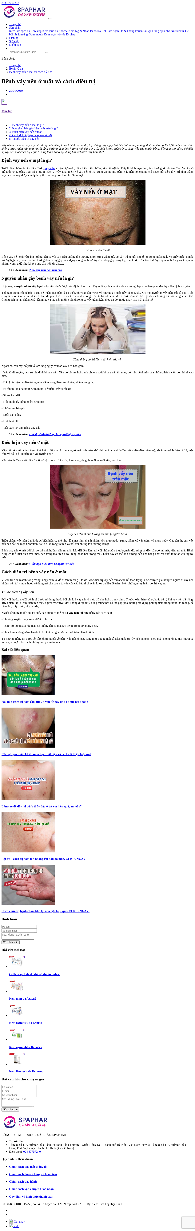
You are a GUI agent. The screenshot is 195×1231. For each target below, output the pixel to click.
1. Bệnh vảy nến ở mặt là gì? (26, 125)
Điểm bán (15, 44)
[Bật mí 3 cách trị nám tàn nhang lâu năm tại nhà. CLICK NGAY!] (28, 851)
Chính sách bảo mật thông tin (28, 1166)
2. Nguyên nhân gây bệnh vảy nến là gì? (33, 128)
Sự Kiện (14, 41)
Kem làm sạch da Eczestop (25, 31)
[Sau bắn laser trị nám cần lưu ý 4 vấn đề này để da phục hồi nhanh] (28, 694)
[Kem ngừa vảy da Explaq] (17, 1015)
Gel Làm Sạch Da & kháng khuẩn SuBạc (126, 31)
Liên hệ (13, 37)
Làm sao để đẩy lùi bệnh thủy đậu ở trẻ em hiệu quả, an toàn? (42, 806)
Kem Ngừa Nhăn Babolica (84, 31)
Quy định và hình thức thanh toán (31, 1196)
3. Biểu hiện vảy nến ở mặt (25, 131)
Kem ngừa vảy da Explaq (59, 34)
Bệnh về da (8, 58)
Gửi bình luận (10, 942)
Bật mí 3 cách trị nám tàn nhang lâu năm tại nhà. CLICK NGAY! (44, 858)
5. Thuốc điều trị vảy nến (24, 138)
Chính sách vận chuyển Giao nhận (31, 1189)
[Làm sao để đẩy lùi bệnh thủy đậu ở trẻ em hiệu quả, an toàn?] (28, 799)
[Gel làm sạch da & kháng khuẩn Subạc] (17, 966)
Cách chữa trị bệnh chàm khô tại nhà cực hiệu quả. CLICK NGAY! (46, 911)
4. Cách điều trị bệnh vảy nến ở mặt (30, 135)
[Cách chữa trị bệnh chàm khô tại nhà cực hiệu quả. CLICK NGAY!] (28, 903)
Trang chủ (15, 24)
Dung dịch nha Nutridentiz (168, 31)
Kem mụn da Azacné (55, 31)
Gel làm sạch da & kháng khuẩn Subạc (34, 974)
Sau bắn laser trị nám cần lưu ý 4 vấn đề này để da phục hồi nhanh (45, 701)
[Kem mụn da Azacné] (17, 991)
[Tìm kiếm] (46, 52)
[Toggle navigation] (49, 18)
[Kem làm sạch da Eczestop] (17, 1064)
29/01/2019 (16, 90)
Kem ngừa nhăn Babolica (25, 1047)
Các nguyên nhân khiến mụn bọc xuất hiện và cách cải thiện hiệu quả (46, 754)
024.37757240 (10, 3)
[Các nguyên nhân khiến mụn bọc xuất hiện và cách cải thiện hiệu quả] (28, 746)
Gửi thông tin (10, 1109)
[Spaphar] (25, 17)
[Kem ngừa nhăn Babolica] (17, 1039)
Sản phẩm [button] (15, 27)
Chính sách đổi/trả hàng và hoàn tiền (33, 1174)
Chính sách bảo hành (23, 1181)
